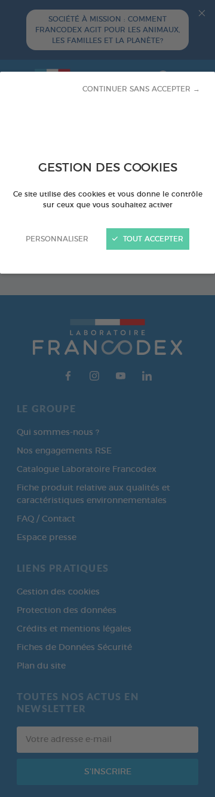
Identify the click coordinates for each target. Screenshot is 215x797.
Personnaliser (57, 239)
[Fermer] (107, 398)
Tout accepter (152, 239)
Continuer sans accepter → (141, 89)
